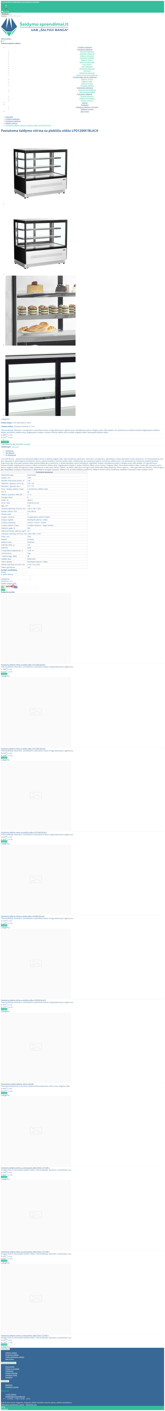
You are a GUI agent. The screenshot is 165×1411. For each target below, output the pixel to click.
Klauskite (27, 444)
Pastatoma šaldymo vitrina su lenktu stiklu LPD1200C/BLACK (23, 665)
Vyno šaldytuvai (87, 66)
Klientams (5, 1381)
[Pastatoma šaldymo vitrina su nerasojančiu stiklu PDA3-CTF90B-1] (36, 1333)
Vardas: (3, 572)
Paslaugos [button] (85, 105)
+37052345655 (6, 2)
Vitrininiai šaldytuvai (87, 52)
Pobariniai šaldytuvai (87, 54)
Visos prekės (9, 1367)
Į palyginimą (5, 419)
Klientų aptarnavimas (8, 1363)
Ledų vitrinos (87, 64)
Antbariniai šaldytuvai (87, 73)
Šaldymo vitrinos (87, 60)
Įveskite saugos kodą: (8, 583)
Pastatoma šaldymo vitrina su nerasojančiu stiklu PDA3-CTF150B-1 (25, 1252)
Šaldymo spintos (87, 79)
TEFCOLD (15, 447)
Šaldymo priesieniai (87, 56)
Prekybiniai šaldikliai (87, 58)
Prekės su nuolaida (12, 1369)
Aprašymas (10, 451)
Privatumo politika (12, 1355)
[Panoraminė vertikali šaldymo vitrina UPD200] (36, 1082)
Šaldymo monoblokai (87, 98)
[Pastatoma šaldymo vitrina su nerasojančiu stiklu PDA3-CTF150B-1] (36, 1249)
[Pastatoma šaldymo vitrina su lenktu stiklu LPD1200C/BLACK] (36, 662)
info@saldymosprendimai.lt (22, 2)
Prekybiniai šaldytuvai (84, 49)
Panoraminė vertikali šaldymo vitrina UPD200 (17, 1084)
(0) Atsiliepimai (11, 455)
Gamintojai (9, 1371)
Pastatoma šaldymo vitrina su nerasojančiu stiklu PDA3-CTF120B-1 (25, 1168)
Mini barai (87, 71)
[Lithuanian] (6, 7)
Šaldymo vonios (87, 83)
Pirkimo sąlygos (11, 1353)
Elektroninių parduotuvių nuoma (12, 1405)
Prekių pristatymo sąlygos (14, 1357)
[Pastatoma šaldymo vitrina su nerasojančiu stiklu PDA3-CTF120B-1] (36, 1165)
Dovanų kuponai (11, 1373)
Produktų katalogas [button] (85, 47)
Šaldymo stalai (87, 81)
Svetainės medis (11, 1375)
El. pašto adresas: (7, 574)
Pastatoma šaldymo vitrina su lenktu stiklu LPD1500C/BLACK (23, 749)
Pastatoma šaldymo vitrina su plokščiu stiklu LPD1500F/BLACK (24, 832)
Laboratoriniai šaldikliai (87, 92)
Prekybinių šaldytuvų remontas (87, 107)
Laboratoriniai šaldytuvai (87, 90)
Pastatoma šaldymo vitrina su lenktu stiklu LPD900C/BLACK (22, 916)
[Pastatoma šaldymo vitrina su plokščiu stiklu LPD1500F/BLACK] (36, 830)
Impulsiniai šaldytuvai (87, 69)
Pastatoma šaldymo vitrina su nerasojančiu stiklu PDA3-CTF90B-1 (25, 1335)
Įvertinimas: (5, 581)
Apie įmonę (85, 111)
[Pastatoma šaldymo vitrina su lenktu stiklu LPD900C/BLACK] (36, 914)
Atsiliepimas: (5, 579)
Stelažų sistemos (87, 100)
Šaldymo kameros (87, 96)
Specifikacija (10, 453)
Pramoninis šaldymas (84, 94)
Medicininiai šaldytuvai (85, 88)
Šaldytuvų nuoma (87, 109)
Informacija (5, 1349)
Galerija (85, 103)
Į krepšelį (4, 674)
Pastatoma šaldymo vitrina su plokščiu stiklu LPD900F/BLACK (23, 1000)
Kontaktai (35, 2)
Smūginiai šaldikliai (87, 86)
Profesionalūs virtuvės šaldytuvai (85, 77)
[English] (6, 5)
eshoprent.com (31, 1405)
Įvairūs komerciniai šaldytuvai (87, 75)
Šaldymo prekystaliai (87, 62)
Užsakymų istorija (11, 1387)
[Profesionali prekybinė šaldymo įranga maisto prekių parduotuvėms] (34, 36)
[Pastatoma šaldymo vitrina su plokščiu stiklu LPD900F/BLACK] (36, 998)
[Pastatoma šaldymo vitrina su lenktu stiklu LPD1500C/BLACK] (36, 746)
